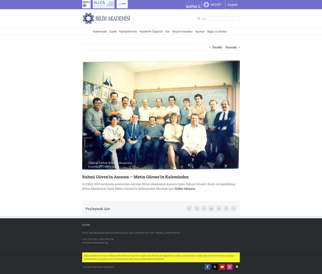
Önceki (217, 47)
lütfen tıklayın (185, 189)
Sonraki (231, 47)
